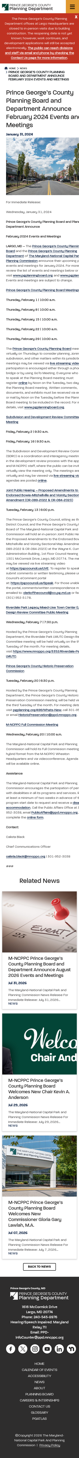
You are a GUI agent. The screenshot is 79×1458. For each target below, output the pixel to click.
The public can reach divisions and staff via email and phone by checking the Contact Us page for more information (39, 53)
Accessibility (39, 1376)
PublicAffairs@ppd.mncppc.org (54, 812)
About (39, 1388)
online (22, 383)
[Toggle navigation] (72, 6)
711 (45, 1327)
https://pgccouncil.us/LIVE (29, 568)
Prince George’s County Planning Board (42, 349)
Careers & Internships (39, 1400)
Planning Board (40, 1394)
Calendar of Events (39, 1370)
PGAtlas (39, 1419)
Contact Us (39, 1406)
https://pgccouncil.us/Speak (32, 583)
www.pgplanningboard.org (33, 275)
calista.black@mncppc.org (25, 856)
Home (12, 68)
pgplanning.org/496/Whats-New (37, 710)
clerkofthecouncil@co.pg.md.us (47, 593)
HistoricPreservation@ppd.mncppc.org (47, 715)
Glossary (39, 1412)
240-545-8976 (45, 1317)
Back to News (39, 1266)
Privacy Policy (50, 1445)
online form (35, 817)
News (23, 68)
